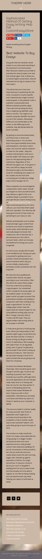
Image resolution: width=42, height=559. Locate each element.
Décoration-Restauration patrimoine (20, 522)
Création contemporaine (15, 535)
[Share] (15, 38)
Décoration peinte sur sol (16, 529)
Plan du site (23, 555)
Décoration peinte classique (16, 519)
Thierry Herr (21, 3)
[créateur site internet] (30, 555)
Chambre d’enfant (13, 539)
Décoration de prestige (15, 532)
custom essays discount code (20, 202)
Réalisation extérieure (14, 525)
